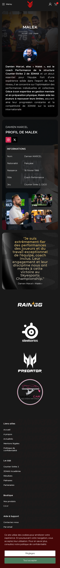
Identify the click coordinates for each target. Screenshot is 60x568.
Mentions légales (11, 443)
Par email (7, 527)
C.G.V (5, 506)
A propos (7, 434)
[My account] (50, 4)
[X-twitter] (14, 140)
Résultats (7, 476)
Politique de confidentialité (10, 449)
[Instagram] (8, 140)
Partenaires (8, 485)
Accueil (24, 33)
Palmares (7, 480)
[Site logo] (30, 4)
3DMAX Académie (12, 471)
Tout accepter (30, 560)
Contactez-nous (11, 522)
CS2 (30, 33)
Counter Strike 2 (11, 466)
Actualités (8, 439)
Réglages (30, 553)
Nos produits (9, 501)
